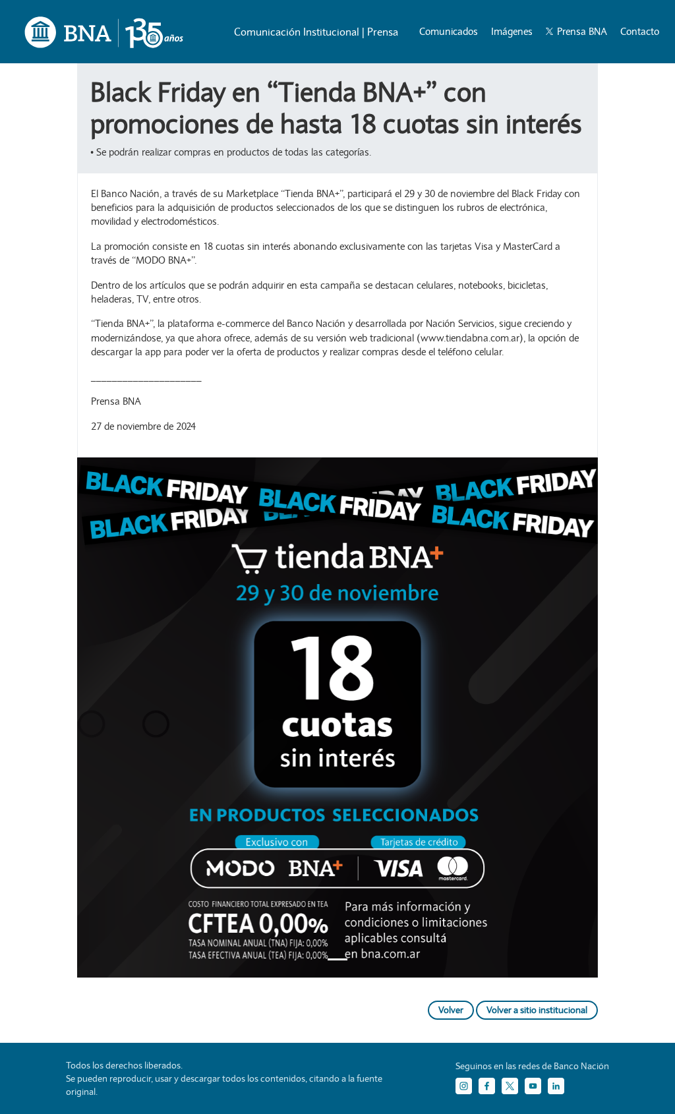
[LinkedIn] (556, 1086)
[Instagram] (463, 1086)
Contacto (639, 31)
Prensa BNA (580, 31)
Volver (450, 1010)
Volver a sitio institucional (536, 1010)
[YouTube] (533, 1086)
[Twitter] (510, 1086)
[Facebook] (487, 1086)
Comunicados (448, 31)
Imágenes (512, 31)
